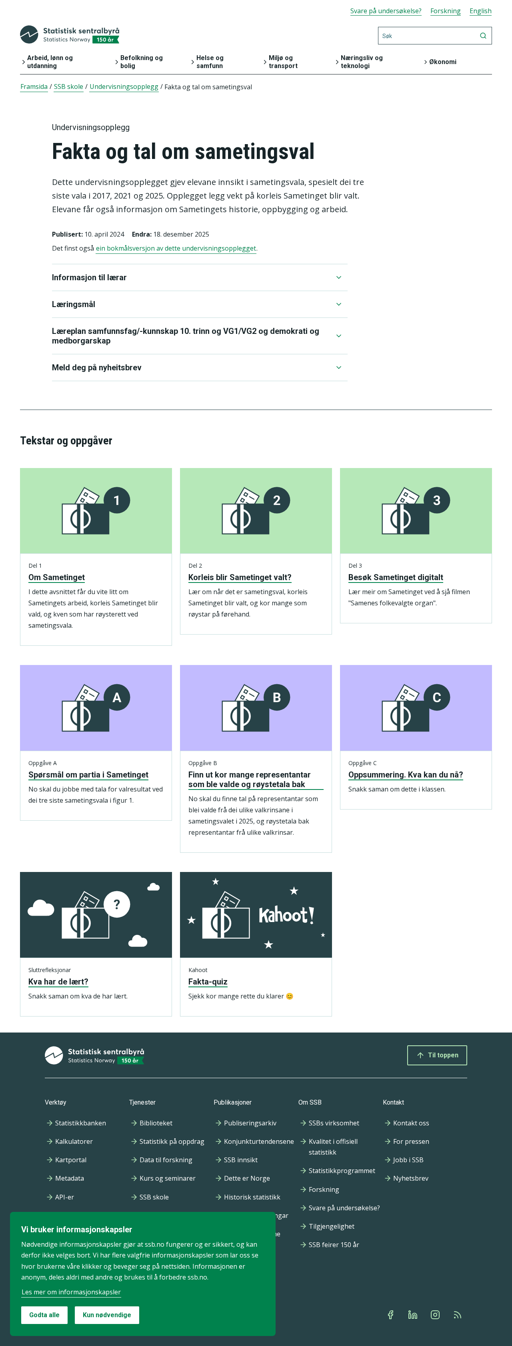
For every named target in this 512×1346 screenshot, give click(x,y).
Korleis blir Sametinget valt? (240, 577)
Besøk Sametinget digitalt (395, 577)
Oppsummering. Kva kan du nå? (405, 774)
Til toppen (443, 1055)
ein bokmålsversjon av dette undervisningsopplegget (176, 248)
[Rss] (458, 1315)
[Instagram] (436, 1315)
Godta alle (44, 1315)
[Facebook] (391, 1315)
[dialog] (143, 1274)
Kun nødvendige (107, 1315)
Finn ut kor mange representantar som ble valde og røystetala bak (249, 779)
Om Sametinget (56, 577)
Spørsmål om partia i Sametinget (88, 774)
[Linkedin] (413, 1315)
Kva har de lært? (58, 981)
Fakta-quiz (208, 981)
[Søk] (483, 35)
